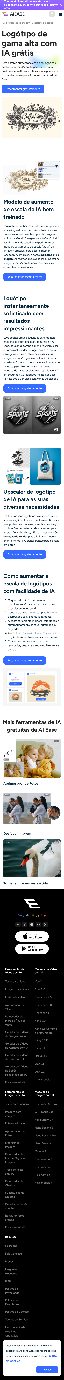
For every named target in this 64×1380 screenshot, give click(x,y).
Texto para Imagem (17, 1104)
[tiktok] (24, 924)
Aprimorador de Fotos (20, 783)
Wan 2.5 (40, 1063)
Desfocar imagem (17, 833)
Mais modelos (43, 1079)
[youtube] (38, 924)
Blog (8, 1280)
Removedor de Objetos (14, 1183)
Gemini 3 (40, 1151)
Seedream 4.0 (43, 1167)
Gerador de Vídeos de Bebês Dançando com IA (16, 1070)
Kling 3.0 (40, 1020)
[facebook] (18, 924)
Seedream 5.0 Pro (46, 1104)
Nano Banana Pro (45, 1135)
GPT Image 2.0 (44, 1111)
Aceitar (47, 1369)
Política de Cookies (17, 1311)
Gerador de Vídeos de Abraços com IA (16, 1045)
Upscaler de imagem (19, 22)
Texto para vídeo (15, 981)
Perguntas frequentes (12, 1271)
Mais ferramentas (15, 1082)
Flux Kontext (42, 1174)
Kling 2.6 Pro (42, 1040)
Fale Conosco (13, 1253)
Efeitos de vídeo (15, 997)
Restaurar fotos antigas (14, 1217)
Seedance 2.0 (43, 1005)
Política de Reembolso (12, 1302)
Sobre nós (11, 1245)
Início (4, 22)
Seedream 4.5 (43, 1159)
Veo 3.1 (39, 981)
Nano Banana (43, 1143)
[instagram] (31, 924)
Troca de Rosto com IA (14, 1171)
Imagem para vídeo (17, 989)
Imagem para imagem (13, 1114)
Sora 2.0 (40, 989)
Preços (9, 1261)
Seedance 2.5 (43, 997)
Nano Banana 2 (44, 1127)
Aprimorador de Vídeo (15, 1007)
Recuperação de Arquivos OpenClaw (15, 1331)
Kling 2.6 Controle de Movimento (46, 1030)
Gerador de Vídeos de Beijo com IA (16, 1057)
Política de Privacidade (12, 1290)
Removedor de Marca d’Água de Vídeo (15, 1020)
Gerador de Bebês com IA (16, 1206)
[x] (45, 924)
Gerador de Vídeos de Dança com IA (16, 1034)
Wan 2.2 (40, 1071)
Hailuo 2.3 (41, 1056)
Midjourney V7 (44, 1119)
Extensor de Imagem (12, 1144)
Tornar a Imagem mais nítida (25, 883)
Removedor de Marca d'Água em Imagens (15, 1158)
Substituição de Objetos (14, 1194)
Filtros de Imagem (16, 1123)
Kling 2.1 (40, 1048)
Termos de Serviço (16, 1319)
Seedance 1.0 (43, 1013)
